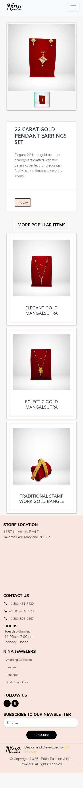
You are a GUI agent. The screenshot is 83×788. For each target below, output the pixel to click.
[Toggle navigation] (73, 7)
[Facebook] (7, 703)
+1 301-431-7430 (21, 604)
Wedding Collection (19, 660)
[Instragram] (15, 703)
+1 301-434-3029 (21, 611)
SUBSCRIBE (41, 735)
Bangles (11, 667)
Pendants (12, 675)
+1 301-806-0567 (21, 619)
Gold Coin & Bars (17, 682)
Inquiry (22, 202)
